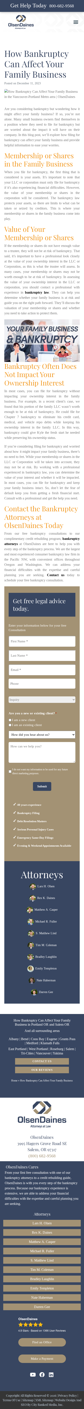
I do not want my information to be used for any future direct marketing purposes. (40, 771)
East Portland (17, 1049)
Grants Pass (67, 1039)
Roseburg (56, 1049)
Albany (14, 1039)
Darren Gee (46, 992)
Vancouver (43, 1053)
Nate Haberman (46, 980)
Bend (24, 1039)
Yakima (58, 1053)
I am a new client (23, 720)
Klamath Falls (49, 1043)
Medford (32, 1043)
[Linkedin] (51, 1374)
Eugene (52, 1039)
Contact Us (42, 1061)
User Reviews (54, 1330)
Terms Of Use (11, 1400)
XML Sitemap (44, 1400)
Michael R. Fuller (46, 921)
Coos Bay (37, 1039)
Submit (42, 786)
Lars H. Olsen (45, 886)
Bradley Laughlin (46, 956)
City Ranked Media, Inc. (47, 1405)
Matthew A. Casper (46, 910)
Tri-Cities (27, 1053)
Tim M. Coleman (46, 945)
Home (14, 1080)
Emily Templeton (46, 968)
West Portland (38, 1049)
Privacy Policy (67, 1395)
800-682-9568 (61, 6)
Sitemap (27, 1400)
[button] (76, 22)
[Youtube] (33, 1374)
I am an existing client (27, 725)
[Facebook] (42, 1374)
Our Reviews (42, 1070)
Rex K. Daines (46, 898)
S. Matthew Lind (46, 933)
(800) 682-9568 (42, 1156)
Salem (70, 1049)
